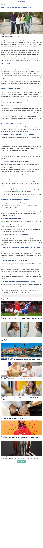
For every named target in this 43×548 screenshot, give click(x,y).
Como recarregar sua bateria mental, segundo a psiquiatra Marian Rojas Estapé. (20, 398)
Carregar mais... (21, 461)
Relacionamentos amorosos (7, 358)
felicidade (15, 69)
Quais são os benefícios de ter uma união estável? (14, 418)
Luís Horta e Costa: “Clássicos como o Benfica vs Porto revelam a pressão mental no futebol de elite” (21, 319)
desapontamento (18, 191)
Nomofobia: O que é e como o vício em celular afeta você (16, 378)
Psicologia (3, 4)
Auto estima (3, 337)
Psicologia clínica (4, 377)
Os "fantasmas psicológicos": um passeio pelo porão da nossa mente (20, 458)
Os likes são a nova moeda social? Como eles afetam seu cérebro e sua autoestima (20, 438)
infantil (9, 126)
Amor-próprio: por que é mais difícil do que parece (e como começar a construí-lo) (20, 339)
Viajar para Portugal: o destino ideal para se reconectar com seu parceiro (21, 359)
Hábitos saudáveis (4, 396)
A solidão (3, 221)
